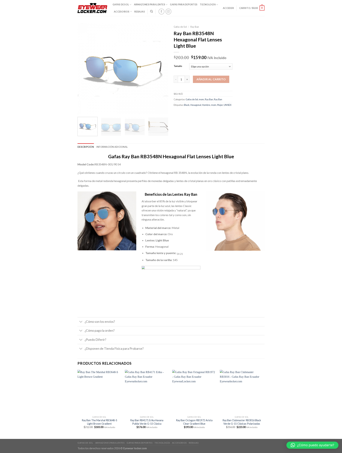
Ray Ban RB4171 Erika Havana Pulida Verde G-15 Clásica (146, 422)
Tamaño (178, 66)
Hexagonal (195, 104)
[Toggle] (80, 322)
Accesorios (121, 11)
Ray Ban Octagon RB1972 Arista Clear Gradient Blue (194, 422)
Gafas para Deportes (183, 4)
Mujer (220, 104)
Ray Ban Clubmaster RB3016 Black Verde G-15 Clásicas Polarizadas (241, 422)
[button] (312, 445)
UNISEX (227, 104)
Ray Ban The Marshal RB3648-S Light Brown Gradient (99, 422)
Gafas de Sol (180, 26)
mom (201, 99)
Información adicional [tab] (112, 146)
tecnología (208, 4)
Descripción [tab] (85, 146)
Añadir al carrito (211, 79)
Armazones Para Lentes (149, 4)
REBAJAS (139, 11)
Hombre (206, 104)
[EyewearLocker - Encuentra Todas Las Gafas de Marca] (92, 8)
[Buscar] (151, 11)
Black (187, 104)
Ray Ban (194, 26)
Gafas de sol (121, 4)
